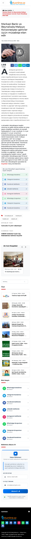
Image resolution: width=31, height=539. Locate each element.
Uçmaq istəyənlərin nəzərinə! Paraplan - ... (19, 334)
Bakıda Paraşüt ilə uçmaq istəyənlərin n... (19, 325)
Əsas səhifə (8, 10)
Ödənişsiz (19, 215)
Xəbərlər (14, 219)
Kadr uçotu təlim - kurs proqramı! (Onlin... (19, 344)
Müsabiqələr (9, 215)
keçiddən (4, 164)
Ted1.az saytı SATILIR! (19, 295)
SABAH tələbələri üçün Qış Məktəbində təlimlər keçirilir (11, 233)
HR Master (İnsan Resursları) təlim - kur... (19, 353)
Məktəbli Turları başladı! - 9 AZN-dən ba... (19, 363)
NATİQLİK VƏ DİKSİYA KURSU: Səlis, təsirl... (19, 373)
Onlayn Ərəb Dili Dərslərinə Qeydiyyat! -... (20, 306)
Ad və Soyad (7, 473)
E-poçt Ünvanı (8, 481)
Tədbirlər (5, 219)
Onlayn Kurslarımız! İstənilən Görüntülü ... (19, 315)
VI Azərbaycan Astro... (12, 271)
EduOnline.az (15, 532)
